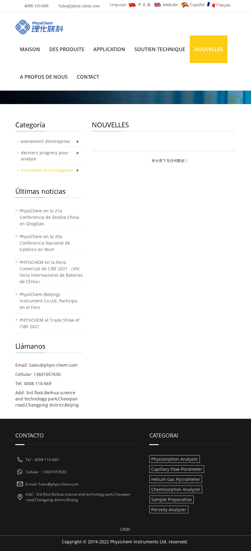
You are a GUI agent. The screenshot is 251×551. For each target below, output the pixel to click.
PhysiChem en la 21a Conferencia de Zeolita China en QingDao (49, 217)
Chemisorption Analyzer (175, 489)
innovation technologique (47, 170)
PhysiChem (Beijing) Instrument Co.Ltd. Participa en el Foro (48, 300)
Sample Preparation (171, 499)
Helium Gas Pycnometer (175, 479)
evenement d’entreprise (45, 141)
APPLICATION (109, 49)
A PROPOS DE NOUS (44, 76)
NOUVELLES (208, 49)
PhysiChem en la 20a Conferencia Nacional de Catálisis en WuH (45, 243)
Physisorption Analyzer (174, 459)
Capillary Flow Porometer (176, 469)
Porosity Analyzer (168, 509)
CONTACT (88, 76)
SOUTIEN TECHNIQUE (159, 49)
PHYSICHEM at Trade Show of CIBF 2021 (49, 323)
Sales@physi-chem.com (79, 6)
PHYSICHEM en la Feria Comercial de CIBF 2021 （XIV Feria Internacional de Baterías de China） (51, 271)
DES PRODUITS (66, 49)
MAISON (30, 49)
